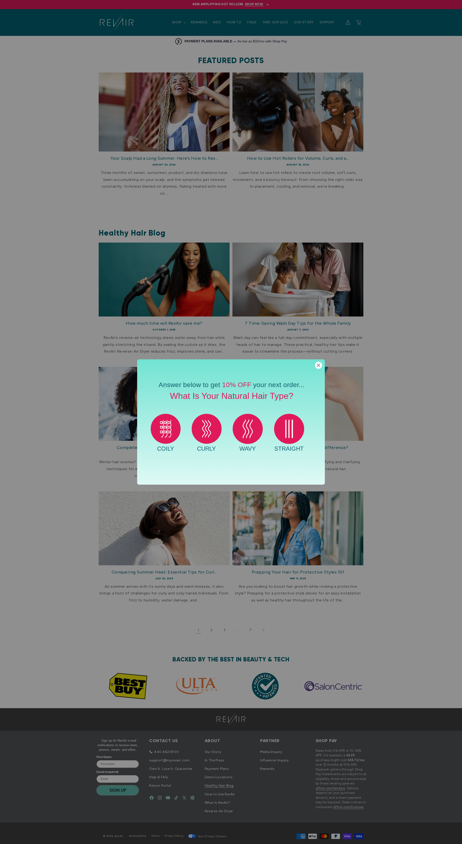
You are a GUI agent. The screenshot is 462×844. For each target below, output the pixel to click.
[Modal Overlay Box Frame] (231, 422)
